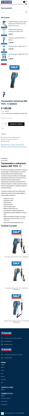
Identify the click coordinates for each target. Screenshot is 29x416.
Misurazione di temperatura (13, 113)
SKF (26, 113)
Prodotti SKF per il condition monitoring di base (13, 144)
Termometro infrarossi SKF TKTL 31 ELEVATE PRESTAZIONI (16, 288)
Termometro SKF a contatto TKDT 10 (17, 46)
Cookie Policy (4, 404)
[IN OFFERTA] (4, 40)
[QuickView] (3, 128)
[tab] (4, 159)
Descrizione (4, 158)
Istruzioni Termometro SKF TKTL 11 (10, 139)
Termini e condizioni (5, 398)
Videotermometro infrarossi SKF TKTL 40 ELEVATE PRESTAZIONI (16, 321)
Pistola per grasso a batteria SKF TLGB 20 (18, 55)
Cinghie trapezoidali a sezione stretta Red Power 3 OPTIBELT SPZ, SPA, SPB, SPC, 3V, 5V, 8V (17, 23)
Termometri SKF (6, 141)
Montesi (3, 376)
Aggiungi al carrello (16, 124)
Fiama (2, 370)
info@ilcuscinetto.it (8, 344)
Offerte (23, 113)
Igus (2, 373)
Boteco (2, 367)
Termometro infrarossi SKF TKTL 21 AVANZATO (16, 257)
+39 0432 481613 (8, 341)
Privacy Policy (4, 401)
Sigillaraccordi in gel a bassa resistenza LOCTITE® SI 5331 (15, 30)
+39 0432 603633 (8, 357)
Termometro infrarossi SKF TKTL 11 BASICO (17, 39)
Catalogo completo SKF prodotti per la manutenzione (14, 146)
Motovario (3, 379)
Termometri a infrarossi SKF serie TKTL (11, 137)
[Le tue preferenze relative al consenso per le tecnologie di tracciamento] (2, 413)
